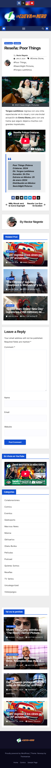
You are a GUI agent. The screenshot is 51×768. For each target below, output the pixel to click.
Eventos (8, 513)
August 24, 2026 (16, 721)
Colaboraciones (12, 500)
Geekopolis (9, 520)
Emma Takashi (28, 262)
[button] (43, 28)
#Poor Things (20, 62)
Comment (9, 347)
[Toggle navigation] (23, 28)
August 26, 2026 (16, 637)
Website (8, 427)
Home (15, 762)
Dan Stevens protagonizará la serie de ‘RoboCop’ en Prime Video (25, 685)
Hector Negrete (22, 55)
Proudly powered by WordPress (17, 753)
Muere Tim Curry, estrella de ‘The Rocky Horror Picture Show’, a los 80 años (24, 633)
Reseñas (17, 43)
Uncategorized (11, 585)
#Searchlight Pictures (24, 66)
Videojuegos (10, 592)
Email (6, 412)
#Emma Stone (36, 58)
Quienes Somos (11, 565)
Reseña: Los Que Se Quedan (34, 204)
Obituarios (9, 539)
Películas (8, 43)
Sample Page (33, 762)
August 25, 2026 (16, 665)
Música (7, 533)
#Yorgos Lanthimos (23, 70)
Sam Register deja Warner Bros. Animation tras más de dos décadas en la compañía (24, 661)
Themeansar (25, 757)
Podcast (8, 559)
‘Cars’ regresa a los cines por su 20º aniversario (24, 256)
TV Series (9, 579)
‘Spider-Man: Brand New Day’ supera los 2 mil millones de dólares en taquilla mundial (24, 312)
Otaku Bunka (10, 546)
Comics (8, 507)
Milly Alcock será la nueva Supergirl (17, 204)
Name (7, 397)
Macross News (11, 526)
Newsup (40, 753)
